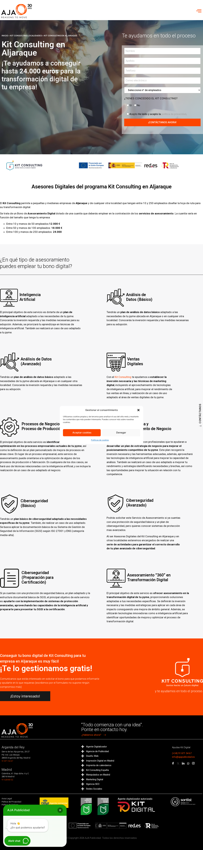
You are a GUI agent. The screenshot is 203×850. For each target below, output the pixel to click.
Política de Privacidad (11, 802)
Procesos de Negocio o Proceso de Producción (42, 426)
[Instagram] (193, 763)
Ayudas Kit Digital (181, 747)
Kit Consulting (123, 377)
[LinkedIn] (183, 763)
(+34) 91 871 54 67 (182, 753)
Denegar (121, 432)
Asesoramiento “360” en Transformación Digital (149, 577)
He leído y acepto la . (158, 114)
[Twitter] (178, 763)
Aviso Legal (7, 798)
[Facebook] (173, 763)
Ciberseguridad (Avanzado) (139, 502)
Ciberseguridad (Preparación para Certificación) (37, 577)
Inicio (5, 35)
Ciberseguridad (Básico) (34, 503)
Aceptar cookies (81, 432)
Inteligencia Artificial (30, 297)
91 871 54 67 (7, 761)
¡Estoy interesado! (25, 696)
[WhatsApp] (188, 763)
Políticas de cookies (100, 440)
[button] (138, 410)
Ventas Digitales (135, 361)
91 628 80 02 (7, 779)
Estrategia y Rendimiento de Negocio (149, 426)
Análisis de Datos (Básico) (139, 297)
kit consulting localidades (26, 35)
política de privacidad (173, 114)
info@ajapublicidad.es (183, 756)
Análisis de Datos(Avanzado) (36, 361)
